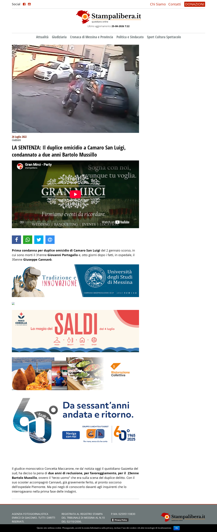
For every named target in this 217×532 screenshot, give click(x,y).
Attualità (42, 37)
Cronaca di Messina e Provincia (91, 37)
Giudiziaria (59, 37)
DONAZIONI (194, 4)
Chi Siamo (158, 4)
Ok (176, 528)
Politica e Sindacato (130, 37)
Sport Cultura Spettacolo (164, 37)
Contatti (174, 4)
